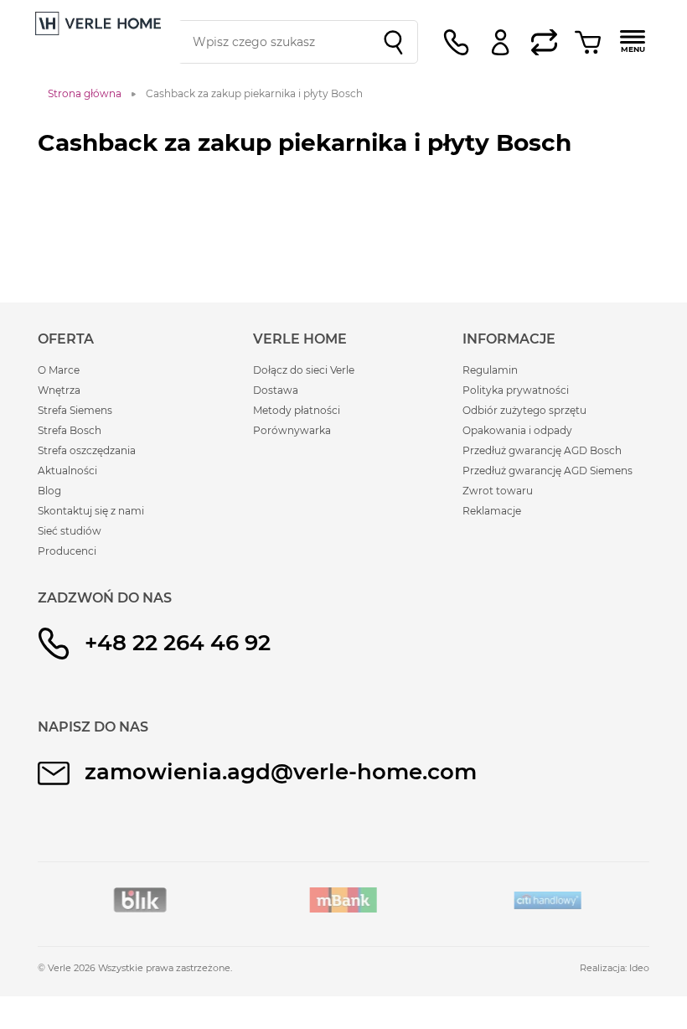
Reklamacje (491, 510)
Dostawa (275, 390)
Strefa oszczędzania (87, 450)
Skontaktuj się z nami (91, 510)
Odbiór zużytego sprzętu (524, 410)
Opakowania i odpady (517, 430)
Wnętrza (59, 390)
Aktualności (67, 470)
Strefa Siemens (75, 410)
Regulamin (490, 370)
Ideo (639, 968)
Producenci (67, 551)
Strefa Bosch (69, 430)
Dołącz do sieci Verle (303, 370)
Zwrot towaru (497, 490)
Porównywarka (292, 430)
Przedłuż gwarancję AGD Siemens (547, 470)
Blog (49, 490)
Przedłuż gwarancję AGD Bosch (542, 450)
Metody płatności (296, 410)
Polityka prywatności (515, 390)
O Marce (59, 370)
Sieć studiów (69, 531)
